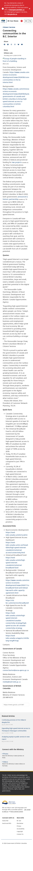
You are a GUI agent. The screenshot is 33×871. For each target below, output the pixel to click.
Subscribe (5, 821)
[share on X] (8, 45)
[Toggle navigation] (26, 21)
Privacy (19, 826)
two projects (17, 162)
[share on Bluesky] (19, 45)
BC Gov (19, 821)
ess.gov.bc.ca (12, 14)
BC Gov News (13, 21)
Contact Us (20, 834)
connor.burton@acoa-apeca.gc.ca (16, 670)
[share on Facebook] (5, 45)
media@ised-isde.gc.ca (12, 682)
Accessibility (20, 829)
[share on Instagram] (12, 45)
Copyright (20, 831)
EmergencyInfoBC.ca (16, 10)
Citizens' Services (9, 27)
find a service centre (16, 811)
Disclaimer (20, 823)
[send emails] (22, 45)
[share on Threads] (15, 45)
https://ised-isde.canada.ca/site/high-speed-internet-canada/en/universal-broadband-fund (15, 562)
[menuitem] (9, 821)
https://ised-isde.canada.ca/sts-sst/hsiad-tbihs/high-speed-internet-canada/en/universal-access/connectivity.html (17, 547)
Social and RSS (6, 823)
